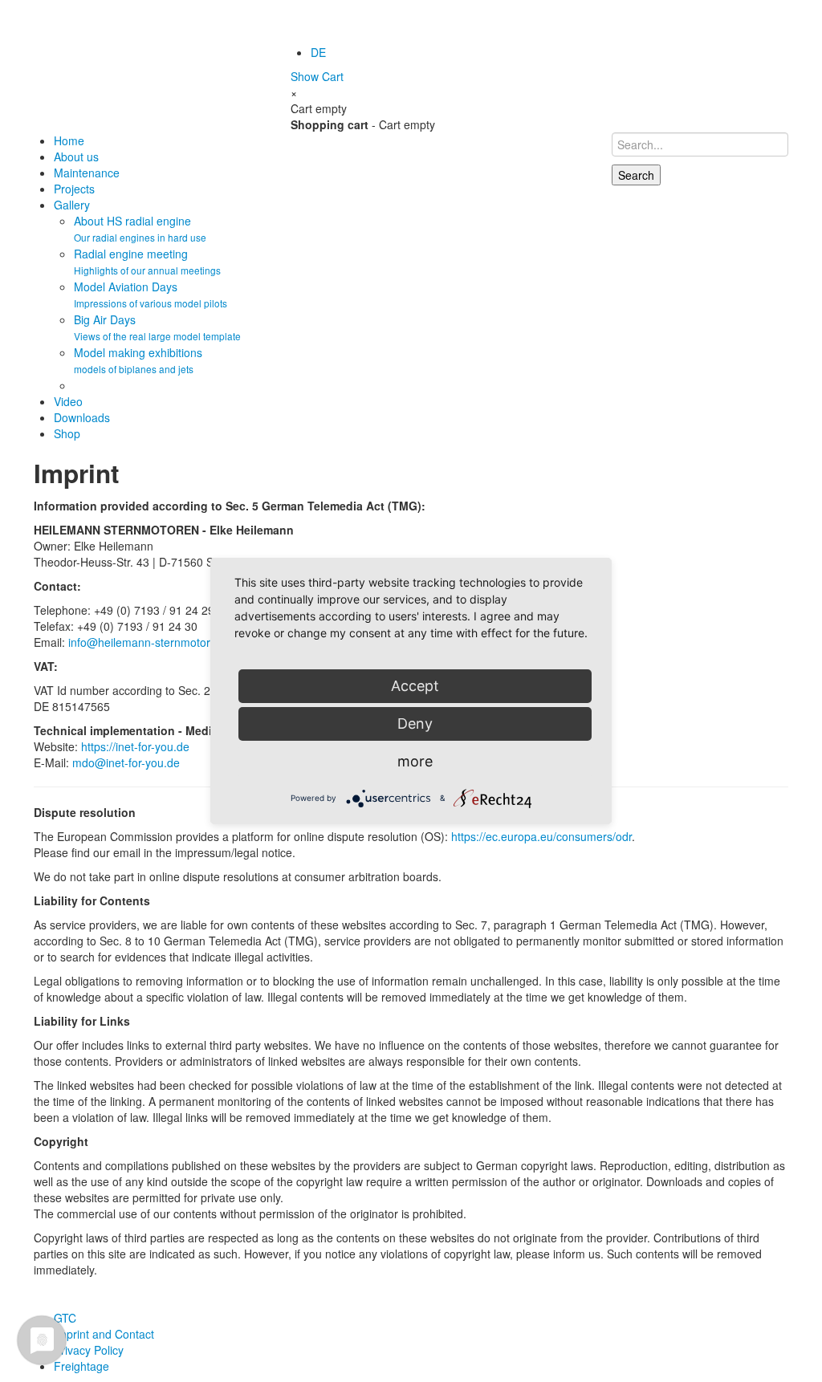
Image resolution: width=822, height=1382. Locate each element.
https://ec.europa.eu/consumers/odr (541, 836)
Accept (415, 685)
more (415, 761)
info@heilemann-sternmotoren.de (153, 642)
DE (318, 52)
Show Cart (317, 76)
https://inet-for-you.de (135, 746)
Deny (415, 723)
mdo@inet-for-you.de (126, 762)
